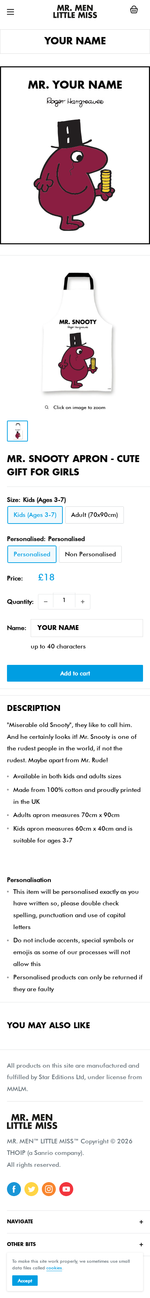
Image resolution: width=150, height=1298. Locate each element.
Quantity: (20, 601)
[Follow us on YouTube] (66, 1189)
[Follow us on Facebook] (14, 1189)
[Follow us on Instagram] (49, 1189)
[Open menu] (10, 12)
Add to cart (75, 673)
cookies (54, 1267)
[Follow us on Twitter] (31, 1189)
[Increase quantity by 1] (82, 601)
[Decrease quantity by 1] (45, 601)
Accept (25, 1280)
